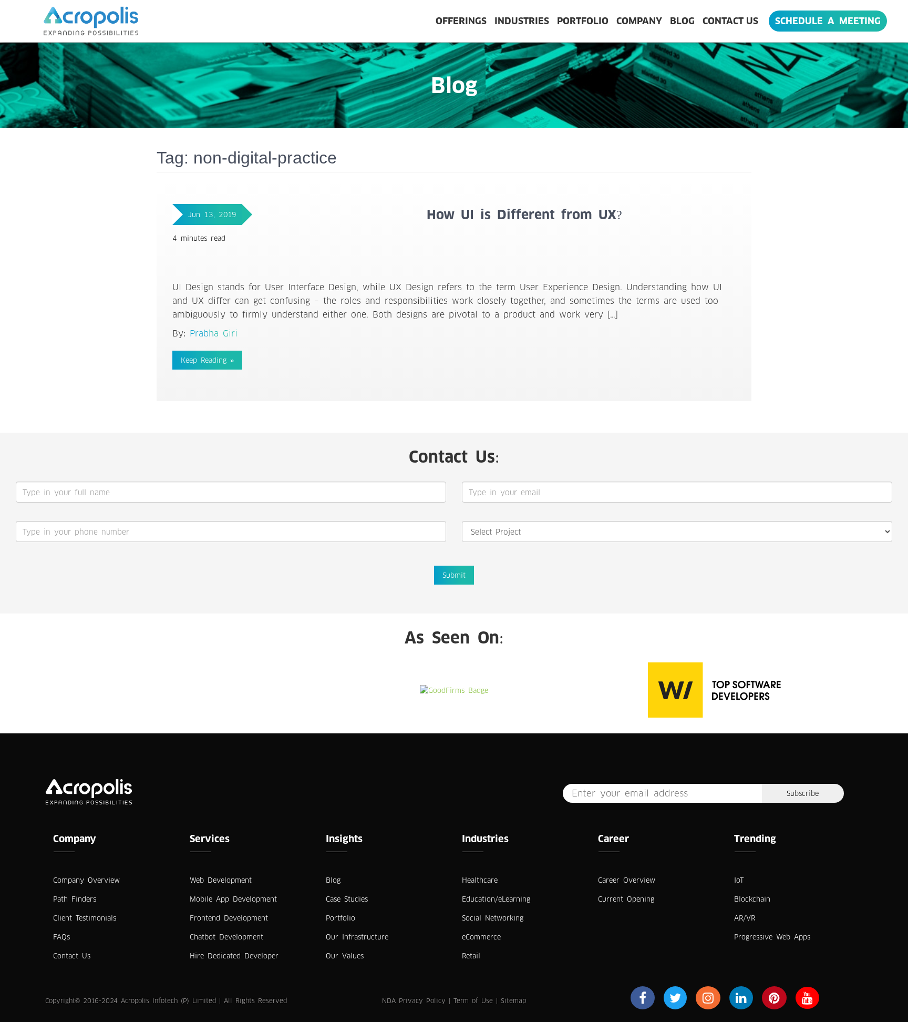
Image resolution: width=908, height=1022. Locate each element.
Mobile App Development (233, 899)
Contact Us (730, 21)
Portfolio (582, 21)
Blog (682, 21)
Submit (454, 575)
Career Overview (626, 880)
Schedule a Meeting (828, 21)
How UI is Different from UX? (524, 214)
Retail (471, 955)
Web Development (221, 880)
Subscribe (803, 793)
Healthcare (480, 880)
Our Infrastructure (357, 937)
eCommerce (481, 937)
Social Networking (492, 918)
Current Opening (626, 899)
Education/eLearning (496, 899)
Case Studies (347, 899)
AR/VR (744, 918)
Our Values (345, 955)
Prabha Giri (214, 333)
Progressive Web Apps (772, 937)
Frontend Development (229, 918)
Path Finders (74, 899)
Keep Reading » (207, 360)
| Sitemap (511, 1000)
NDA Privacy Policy (414, 1000)
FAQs (61, 937)
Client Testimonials (84, 918)
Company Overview (86, 880)
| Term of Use (471, 1000)
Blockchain (752, 899)
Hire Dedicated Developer (234, 955)
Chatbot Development (226, 937)
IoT (739, 880)
